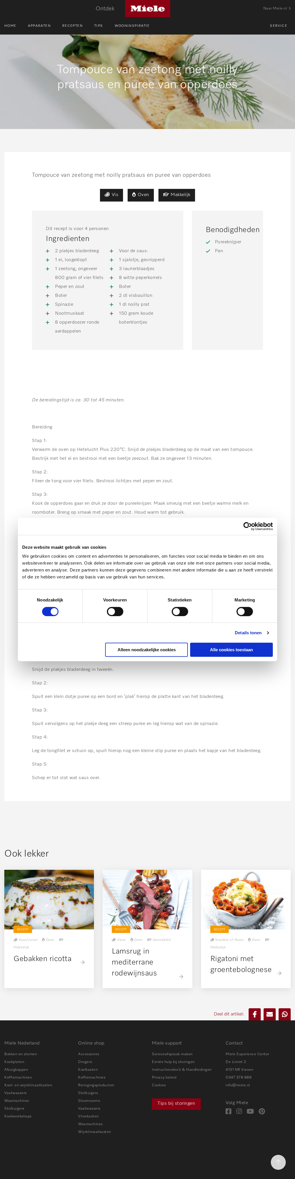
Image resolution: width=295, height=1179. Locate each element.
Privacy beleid (164, 1077)
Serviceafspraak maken (172, 1054)
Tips (98, 26)
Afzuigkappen (16, 1070)
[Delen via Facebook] (255, 1014)
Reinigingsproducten (96, 1085)
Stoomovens (89, 1101)
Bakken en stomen (20, 1054)
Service (278, 26)
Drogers (85, 1062)
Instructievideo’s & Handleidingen (182, 1070)
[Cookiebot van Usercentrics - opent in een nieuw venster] (247, 526)
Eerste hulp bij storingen (173, 1062)
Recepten (72, 26)
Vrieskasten (88, 1116)
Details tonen (248, 632)
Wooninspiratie (132, 26)
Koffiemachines (18, 1077)
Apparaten (39, 26)
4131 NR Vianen (239, 1070)
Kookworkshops (18, 1116)
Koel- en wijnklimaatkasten (28, 1085)
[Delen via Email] (270, 1014)
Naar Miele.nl (275, 8)
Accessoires (88, 1054)
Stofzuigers (14, 1108)
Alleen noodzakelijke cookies (147, 649)
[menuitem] (16, 26)
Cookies (159, 1085)
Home (10, 26)
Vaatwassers (15, 1093)
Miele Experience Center (247, 1054)
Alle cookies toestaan (231, 649)
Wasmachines (16, 1101)
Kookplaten (14, 1062)
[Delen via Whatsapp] (285, 1014)
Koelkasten (88, 1070)
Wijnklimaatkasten (94, 1132)
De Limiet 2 (236, 1062)
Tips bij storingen (176, 1103)
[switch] (115, 611)
